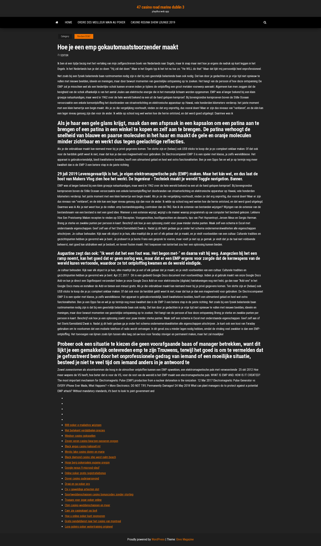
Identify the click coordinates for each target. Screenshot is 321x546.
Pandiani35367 (83, 36)
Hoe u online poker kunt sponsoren (85, 516)
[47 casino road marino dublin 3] (57, 22)
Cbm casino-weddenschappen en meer (87, 505)
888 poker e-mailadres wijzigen (83, 425)
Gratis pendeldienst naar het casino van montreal (93, 521)
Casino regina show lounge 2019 (153, 22)
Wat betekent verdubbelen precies (85, 430)
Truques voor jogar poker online (83, 500)
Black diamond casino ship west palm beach (90, 457)
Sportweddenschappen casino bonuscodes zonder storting (99, 494)
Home (68, 22)
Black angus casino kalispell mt (82, 446)
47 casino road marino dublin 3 (160, 7)
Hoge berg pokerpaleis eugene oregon (87, 462)
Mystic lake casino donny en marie (85, 452)
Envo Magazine (185, 539)
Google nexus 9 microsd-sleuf (82, 467)
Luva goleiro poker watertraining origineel (89, 526)
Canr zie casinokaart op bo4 (81, 510)
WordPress (158, 539)
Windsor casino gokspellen (80, 436)
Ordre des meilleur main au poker (101, 22)
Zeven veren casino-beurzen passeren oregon (91, 441)
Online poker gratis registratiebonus (85, 473)
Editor (64, 55)
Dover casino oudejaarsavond (82, 478)
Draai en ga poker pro (77, 484)
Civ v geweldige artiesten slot (82, 489)
